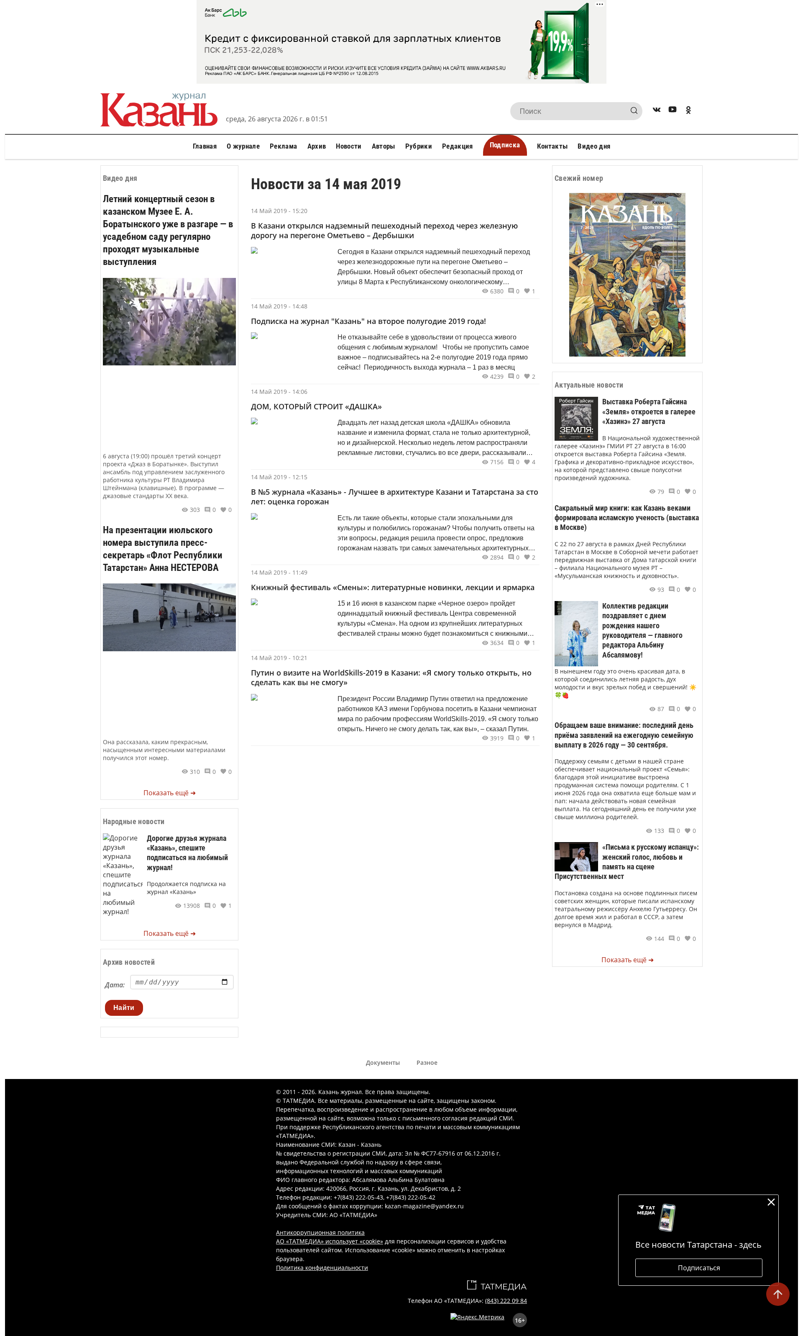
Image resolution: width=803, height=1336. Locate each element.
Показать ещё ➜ (169, 792)
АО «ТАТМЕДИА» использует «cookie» (329, 1241)
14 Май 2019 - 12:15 (279, 477)
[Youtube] (672, 111)
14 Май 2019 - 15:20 (279, 211)
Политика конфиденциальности (322, 1268)
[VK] (656, 111)
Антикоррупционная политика (320, 1232)
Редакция (457, 146)
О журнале (243, 146)
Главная (205, 146)
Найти (124, 1007)
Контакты (552, 146)
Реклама (283, 146)
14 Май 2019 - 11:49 (279, 572)
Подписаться (699, 1267)
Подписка (505, 145)
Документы (383, 1062)
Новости (348, 146)
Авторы (383, 146)
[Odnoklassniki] (688, 111)
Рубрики (418, 146)
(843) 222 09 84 (506, 1301)
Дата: (115, 984)
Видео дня (594, 146)
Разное (427, 1062)
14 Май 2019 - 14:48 (279, 306)
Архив (316, 146)
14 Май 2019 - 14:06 (279, 392)
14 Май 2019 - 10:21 (279, 658)
